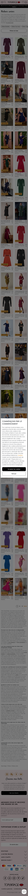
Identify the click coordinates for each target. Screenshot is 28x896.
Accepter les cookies (14, 469)
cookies (20, 455)
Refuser (14, 473)
